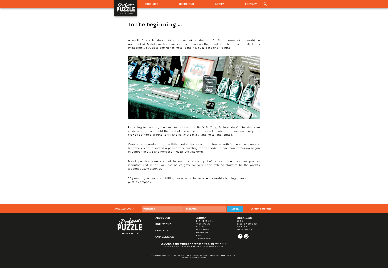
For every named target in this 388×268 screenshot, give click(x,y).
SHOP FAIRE (242, 227)
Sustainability (203, 238)
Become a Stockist (247, 224)
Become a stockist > (262, 208)
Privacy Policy (244, 230)
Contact (251, 4)
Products (162, 217)
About (219, 4)
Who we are (202, 232)
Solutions (186, 4)
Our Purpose (202, 230)
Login (240, 221)
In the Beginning (205, 221)
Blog (198, 235)
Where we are (203, 224)
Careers (200, 227)
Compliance (164, 236)
